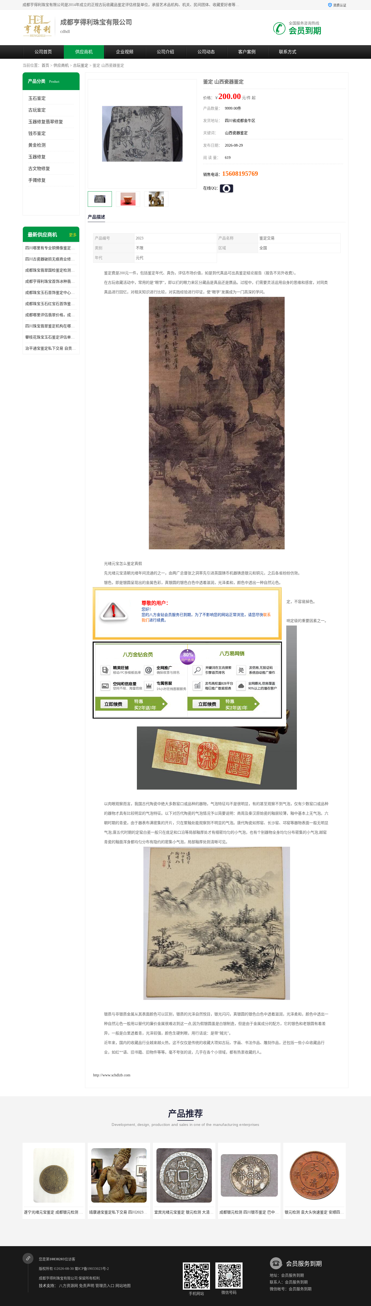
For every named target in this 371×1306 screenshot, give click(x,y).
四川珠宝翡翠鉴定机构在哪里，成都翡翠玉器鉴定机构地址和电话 (51, 326)
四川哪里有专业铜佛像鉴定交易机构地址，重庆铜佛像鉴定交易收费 (51, 248)
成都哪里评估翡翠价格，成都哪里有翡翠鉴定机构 (51, 315)
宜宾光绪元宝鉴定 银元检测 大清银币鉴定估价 (179, 1212)
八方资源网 (68, 1286)
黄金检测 (37, 145)
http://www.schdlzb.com (111, 1075)
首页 (45, 65)
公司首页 (43, 52)
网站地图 (123, 1286)
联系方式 (287, 52)
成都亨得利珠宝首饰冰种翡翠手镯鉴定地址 (51, 281)
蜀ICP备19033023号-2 (92, 1269)
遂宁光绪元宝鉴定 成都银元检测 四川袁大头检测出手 (54, 1212)
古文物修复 (39, 168)
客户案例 (247, 52)
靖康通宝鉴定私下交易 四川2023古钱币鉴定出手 (115, 1212)
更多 (73, 235)
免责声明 (86, 1286)
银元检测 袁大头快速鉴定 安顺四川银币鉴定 (307, 1212)
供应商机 (84, 52)
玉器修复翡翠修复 (45, 121)
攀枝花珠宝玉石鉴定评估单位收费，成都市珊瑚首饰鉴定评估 (51, 337)
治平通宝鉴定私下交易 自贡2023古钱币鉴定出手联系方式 (51, 348)
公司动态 (206, 52)
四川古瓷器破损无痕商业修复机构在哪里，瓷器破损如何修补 (51, 259)
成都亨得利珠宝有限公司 (58, 1278)
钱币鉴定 (37, 133)
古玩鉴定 (80, 65)
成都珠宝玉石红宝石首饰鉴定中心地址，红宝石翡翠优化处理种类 (51, 304)
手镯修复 (37, 180)
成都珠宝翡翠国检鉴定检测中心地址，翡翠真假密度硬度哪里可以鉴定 (51, 270)
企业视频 (124, 52)
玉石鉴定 (37, 98)
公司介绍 (165, 52)
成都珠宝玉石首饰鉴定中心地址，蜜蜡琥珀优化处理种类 (51, 293)
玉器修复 (37, 157)
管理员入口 (104, 1286)
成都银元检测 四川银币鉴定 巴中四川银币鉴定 (244, 1212)
